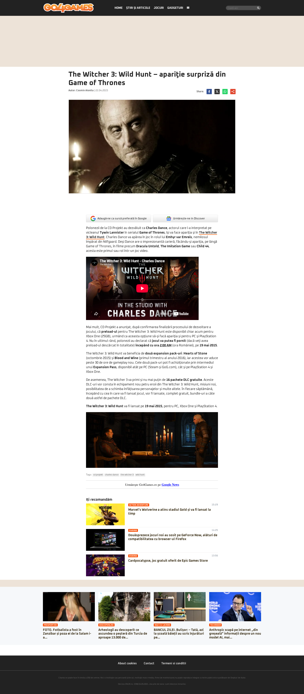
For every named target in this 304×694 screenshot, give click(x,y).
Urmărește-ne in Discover (189, 218)
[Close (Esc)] (1, 647)
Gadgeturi (175, 8)
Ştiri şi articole (138, 8)
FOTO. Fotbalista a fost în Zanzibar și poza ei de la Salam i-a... (67, 633)
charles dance (112, 475)
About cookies (127, 663)
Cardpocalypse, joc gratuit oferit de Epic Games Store (168, 560)
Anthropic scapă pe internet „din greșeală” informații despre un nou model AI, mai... (235, 633)
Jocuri (159, 8)
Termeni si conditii (173, 663)
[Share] (4, 647)
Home (119, 8)
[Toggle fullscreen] (7, 647)
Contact (149, 663)
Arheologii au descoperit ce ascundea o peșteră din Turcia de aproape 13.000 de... (122, 633)
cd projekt (98, 475)
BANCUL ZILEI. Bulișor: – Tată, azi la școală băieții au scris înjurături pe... (179, 633)
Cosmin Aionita (85, 90)
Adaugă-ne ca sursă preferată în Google (122, 218)
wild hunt (140, 475)
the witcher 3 (127, 475)
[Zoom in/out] (9, 647)
